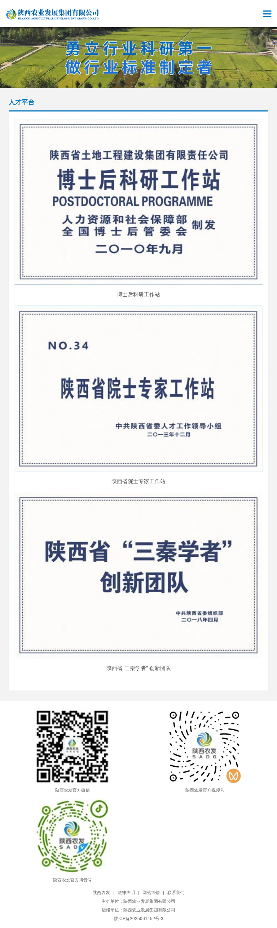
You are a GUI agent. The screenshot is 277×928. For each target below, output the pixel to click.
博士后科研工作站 (138, 294)
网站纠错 (151, 892)
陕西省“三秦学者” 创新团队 (138, 667)
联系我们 (176, 892)
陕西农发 (101, 892)
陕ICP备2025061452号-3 (138, 918)
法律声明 (126, 892)
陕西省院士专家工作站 (138, 481)
